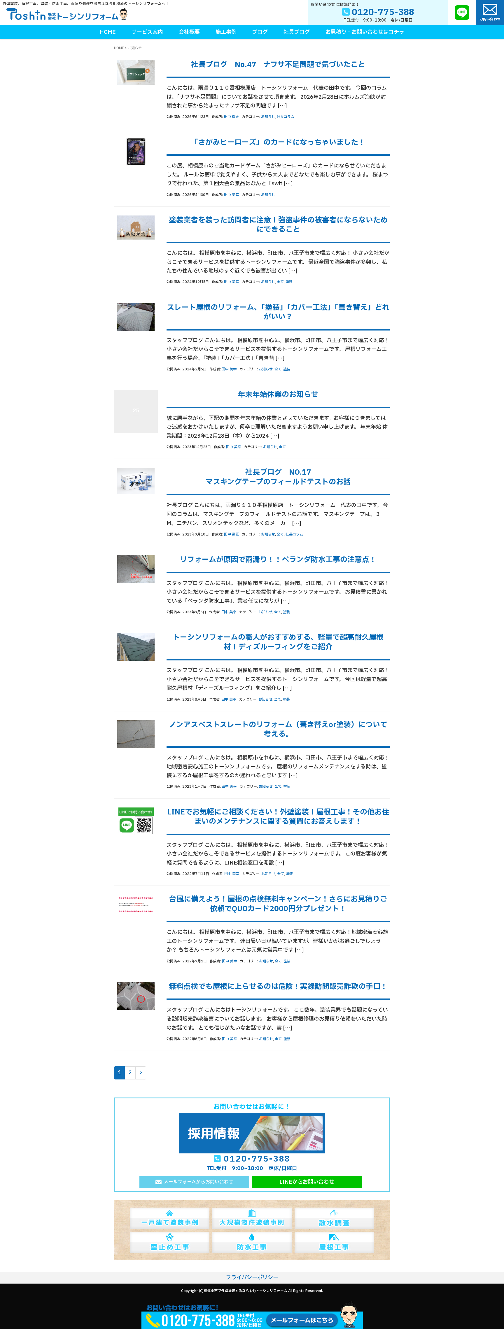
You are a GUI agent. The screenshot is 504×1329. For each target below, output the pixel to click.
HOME (119, 48)
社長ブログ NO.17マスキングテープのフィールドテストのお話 (278, 477)
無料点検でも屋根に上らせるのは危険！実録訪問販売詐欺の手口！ (278, 986)
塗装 (289, 281)
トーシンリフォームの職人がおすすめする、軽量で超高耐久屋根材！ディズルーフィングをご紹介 (278, 642)
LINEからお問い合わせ (306, 1182)
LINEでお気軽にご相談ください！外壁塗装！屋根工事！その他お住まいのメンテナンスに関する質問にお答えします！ (278, 817)
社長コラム (285, 116)
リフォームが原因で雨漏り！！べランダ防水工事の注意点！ (278, 559)
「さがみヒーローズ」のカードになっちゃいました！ (278, 142)
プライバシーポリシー (252, 1278)
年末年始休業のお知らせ (278, 394)
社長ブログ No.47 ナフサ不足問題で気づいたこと (278, 64)
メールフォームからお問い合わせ (198, 1181)
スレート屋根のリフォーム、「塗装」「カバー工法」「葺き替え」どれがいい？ (278, 312)
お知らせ (268, 116)
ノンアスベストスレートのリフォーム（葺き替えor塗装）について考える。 (278, 729)
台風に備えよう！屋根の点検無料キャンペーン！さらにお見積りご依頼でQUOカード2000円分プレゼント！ (278, 904)
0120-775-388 (257, 1159)
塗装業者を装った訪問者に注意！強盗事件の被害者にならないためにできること (278, 225)
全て (280, 281)
